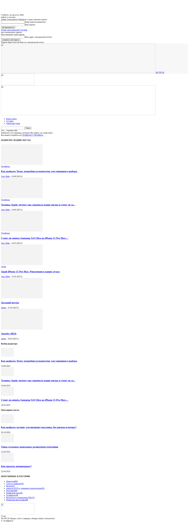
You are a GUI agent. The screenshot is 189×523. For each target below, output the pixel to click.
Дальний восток (10, 302)
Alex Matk (5, 176)
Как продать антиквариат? (16, 466)
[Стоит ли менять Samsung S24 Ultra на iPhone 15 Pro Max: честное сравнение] (22, 231)
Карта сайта (11, 119)
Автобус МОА (8, 333)
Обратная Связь (13, 123)
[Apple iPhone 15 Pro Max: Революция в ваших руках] (22, 264)
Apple (3, 266)
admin (3, 308)
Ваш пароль (30, 25)
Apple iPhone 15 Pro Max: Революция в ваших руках (30, 271)
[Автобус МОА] (22, 329)
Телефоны (5, 166)
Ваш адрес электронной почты (38, 37)
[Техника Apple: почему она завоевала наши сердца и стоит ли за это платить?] (22, 197)
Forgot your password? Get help (14, 30)
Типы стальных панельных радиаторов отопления (29, 446)
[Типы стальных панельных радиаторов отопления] (7, 442)
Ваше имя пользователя (35, 22)
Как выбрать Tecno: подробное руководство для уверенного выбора (39, 171)
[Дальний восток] (22, 298)
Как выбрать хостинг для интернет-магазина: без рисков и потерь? (38, 427)
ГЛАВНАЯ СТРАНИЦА (32, 135)
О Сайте (9, 121)
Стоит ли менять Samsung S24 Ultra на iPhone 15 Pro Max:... (34, 238)
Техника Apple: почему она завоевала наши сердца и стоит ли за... (38, 204)
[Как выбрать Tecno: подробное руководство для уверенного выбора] (22, 164)
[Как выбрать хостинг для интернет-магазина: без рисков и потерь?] (7, 422)
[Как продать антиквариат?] (7, 461)
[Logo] (17, 84)
